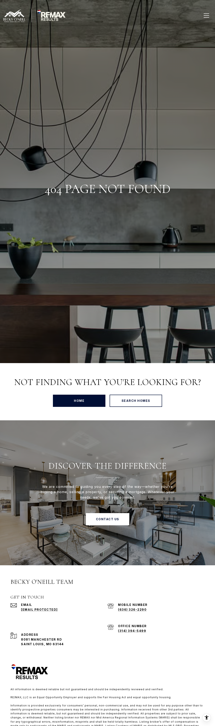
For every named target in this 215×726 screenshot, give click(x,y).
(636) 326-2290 (132, 609)
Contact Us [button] (107, 519)
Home (79, 400)
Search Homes (136, 400)
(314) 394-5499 (132, 631)
